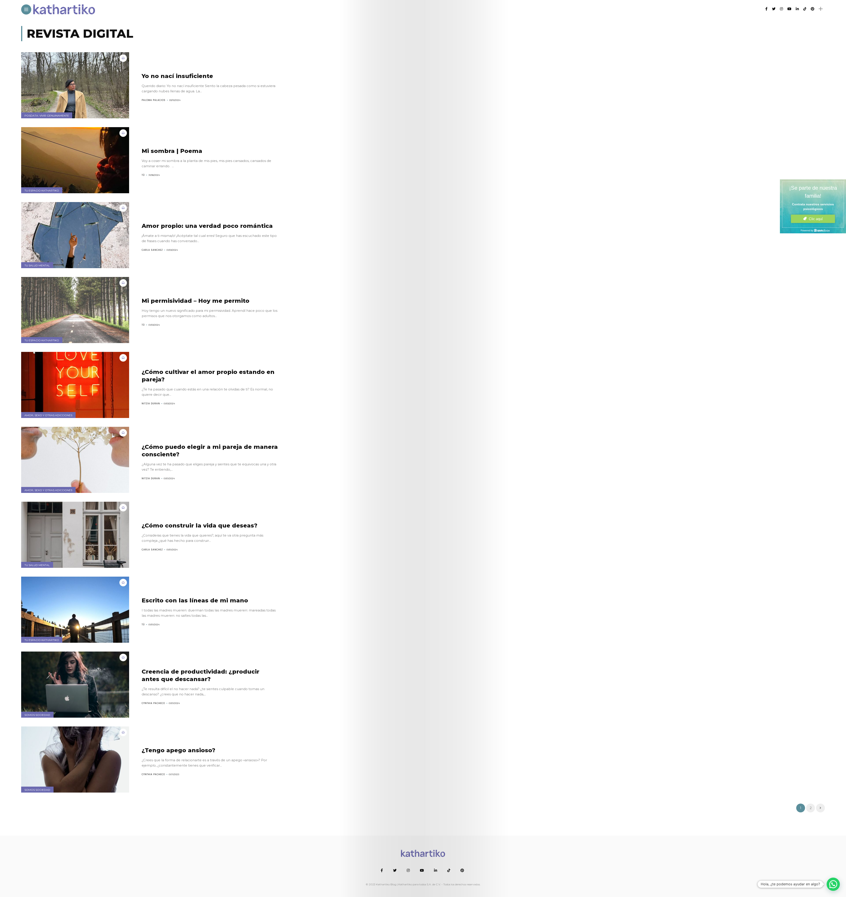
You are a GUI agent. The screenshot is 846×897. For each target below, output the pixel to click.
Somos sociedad (37, 715)
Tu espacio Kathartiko (41, 190)
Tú (143, 175)
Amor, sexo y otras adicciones (48, 415)
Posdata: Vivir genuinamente (46, 115)
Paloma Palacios (153, 100)
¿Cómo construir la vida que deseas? (199, 525)
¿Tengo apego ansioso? (178, 750)
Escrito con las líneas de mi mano (195, 600)
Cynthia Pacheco (153, 703)
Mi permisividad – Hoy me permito (195, 300)
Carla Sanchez (152, 250)
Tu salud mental (37, 265)
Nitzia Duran (151, 403)
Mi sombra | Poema (172, 150)
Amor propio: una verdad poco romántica (207, 225)
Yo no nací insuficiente (177, 76)
